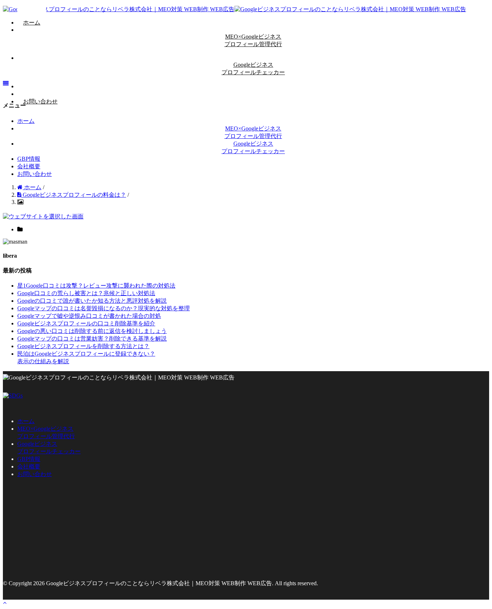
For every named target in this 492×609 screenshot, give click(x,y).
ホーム (31, 22)
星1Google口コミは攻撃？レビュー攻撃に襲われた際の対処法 (96, 286)
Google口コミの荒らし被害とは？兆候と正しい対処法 (86, 293)
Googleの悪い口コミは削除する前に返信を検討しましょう (92, 331)
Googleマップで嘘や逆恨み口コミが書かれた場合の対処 (89, 316)
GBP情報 (28, 159)
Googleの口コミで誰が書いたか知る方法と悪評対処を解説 (92, 301)
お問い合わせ (40, 101)
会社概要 (28, 166)
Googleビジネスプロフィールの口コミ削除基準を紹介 (86, 323)
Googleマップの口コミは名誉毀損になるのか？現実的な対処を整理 (103, 308)
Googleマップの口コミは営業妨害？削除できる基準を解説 (92, 338)
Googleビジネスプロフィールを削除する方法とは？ (83, 346)
